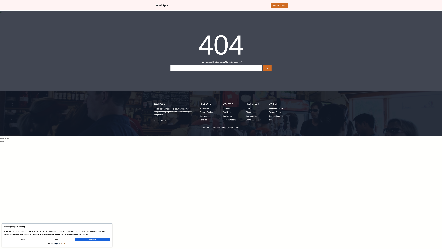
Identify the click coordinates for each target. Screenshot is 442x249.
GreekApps (162, 5)
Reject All (57, 240)
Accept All (92, 240)
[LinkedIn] (165, 121)
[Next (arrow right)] (3, 141)
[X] (158, 121)
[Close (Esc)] (8, 138)
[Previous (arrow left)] (1, 141)
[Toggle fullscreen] (3, 138)
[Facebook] (155, 121)
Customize (21, 240)
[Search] (267, 68)
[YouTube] (162, 121)
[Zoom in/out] (1, 138)
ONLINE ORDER (279, 5)
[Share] (5, 138)
